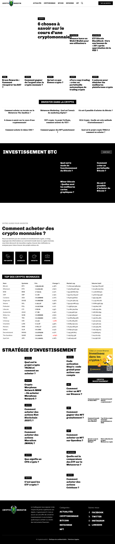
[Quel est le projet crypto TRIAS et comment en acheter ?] (12, 366)
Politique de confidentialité (57, 539)
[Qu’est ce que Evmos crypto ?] (57, 63)
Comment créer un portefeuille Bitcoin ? (103, 167)
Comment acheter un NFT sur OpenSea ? (75, 437)
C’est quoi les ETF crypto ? (32, 483)
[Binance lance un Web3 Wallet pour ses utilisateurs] (80, 22)
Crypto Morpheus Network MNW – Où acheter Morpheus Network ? (33, 391)
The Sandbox (7, 335)
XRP (4, 295)
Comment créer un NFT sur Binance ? (74, 391)
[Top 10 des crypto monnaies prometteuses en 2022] (107, 410)
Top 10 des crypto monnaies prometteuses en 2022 (106, 420)
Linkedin (97, 525)
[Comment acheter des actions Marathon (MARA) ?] (12, 436)
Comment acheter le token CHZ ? (19, 130)
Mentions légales (73, 539)
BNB (4, 292)
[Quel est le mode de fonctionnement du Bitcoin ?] (49, 167)
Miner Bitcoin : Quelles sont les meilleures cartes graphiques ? (67, 186)
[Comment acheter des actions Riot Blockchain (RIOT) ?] (12, 413)
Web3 (4, 77)
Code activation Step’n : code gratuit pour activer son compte (73, 368)
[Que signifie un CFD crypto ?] (12, 458)
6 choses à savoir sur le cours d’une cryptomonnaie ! (55, 30)
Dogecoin (6, 300)
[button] (82, 3)
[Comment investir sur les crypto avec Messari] (94, 410)
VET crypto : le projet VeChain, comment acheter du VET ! (57, 121)
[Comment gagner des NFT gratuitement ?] (54, 413)
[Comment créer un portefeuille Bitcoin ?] (86, 167)
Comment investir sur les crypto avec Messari (93, 419)
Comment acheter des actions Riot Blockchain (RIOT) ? (31, 415)
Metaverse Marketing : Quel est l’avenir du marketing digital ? (57, 111)
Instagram (98, 521)
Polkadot (6, 306)
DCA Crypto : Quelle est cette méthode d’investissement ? (95, 121)
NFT (69, 384)
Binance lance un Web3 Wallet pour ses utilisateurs (79, 40)
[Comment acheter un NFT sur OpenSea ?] (54, 436)
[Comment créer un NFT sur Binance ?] (54, 389)
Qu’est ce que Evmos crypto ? (55, 81)
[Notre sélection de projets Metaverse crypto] (107, 431)
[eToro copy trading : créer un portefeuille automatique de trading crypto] (80, 63)
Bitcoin (5, 286)
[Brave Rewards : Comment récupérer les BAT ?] (12, 63)
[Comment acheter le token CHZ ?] (94, 391)
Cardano (6, 298)
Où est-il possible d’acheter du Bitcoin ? (96, 110)
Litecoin (6, 309)
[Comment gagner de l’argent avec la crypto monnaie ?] (35, 63)
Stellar (5, 329)
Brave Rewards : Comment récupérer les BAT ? (11, 83)
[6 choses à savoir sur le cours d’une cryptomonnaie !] (18, 28)
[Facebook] (89, 512)
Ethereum (6, 289)
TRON (5, 318)
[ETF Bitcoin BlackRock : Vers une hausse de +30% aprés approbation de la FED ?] (102, 22)
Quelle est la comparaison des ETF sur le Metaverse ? (74, 460)
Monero (5, 327)
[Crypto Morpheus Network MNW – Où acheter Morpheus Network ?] (12, 389)
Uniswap (6, 321)
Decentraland (8, 332)
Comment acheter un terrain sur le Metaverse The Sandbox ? (19, 111)
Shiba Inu (6, 315)
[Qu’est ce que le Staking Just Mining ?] (94, 431)
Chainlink (6, 324)
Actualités (74, 35)
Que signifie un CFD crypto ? (33, 460)
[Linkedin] (89, 525)
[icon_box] (8, 258)
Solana (5, 303)
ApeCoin (6, 338)
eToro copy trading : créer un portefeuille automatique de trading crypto (80, 85)
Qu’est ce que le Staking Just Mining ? (93, 440)
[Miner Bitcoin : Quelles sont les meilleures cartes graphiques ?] (49, 187)
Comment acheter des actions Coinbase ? (73, 483)
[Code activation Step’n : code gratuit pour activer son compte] (54, 366)
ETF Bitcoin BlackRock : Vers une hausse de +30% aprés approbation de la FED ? (101, 44)
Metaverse (71, 452)
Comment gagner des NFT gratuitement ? (57, 131)
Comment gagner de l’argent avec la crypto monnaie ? (34, 82)
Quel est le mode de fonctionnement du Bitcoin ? (68, 167)
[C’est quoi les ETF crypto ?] (12, 481)
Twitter (97, 516)
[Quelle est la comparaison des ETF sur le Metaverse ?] (54, 458)
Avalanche (7, 312)
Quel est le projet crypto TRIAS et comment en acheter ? (95, 131)
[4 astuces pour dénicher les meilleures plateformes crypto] (102, 63)
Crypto (41, 18)
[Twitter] (89, 516)
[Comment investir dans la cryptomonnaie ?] (107, 391)
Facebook (97, 512)
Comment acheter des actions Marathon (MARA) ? (31, 438)
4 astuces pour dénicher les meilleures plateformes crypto (102, 83)
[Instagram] (89, 520)
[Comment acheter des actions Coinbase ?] (54, 481)
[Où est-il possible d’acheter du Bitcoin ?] (86, 187)
